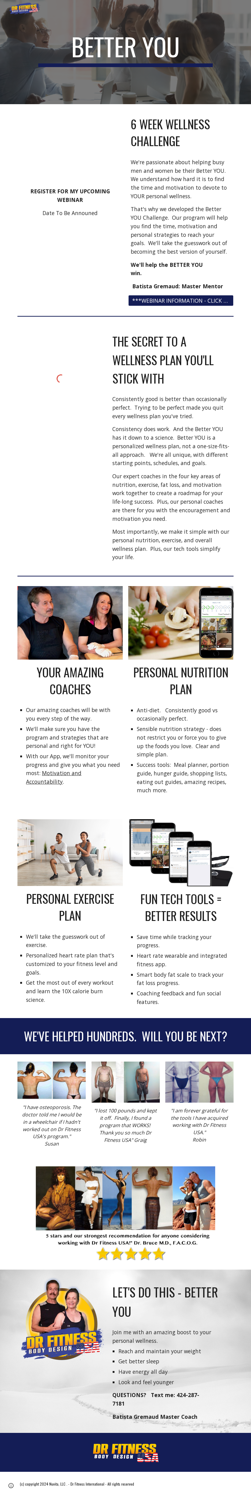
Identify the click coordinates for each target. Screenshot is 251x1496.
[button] (11, 1485)
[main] (125, 52)
